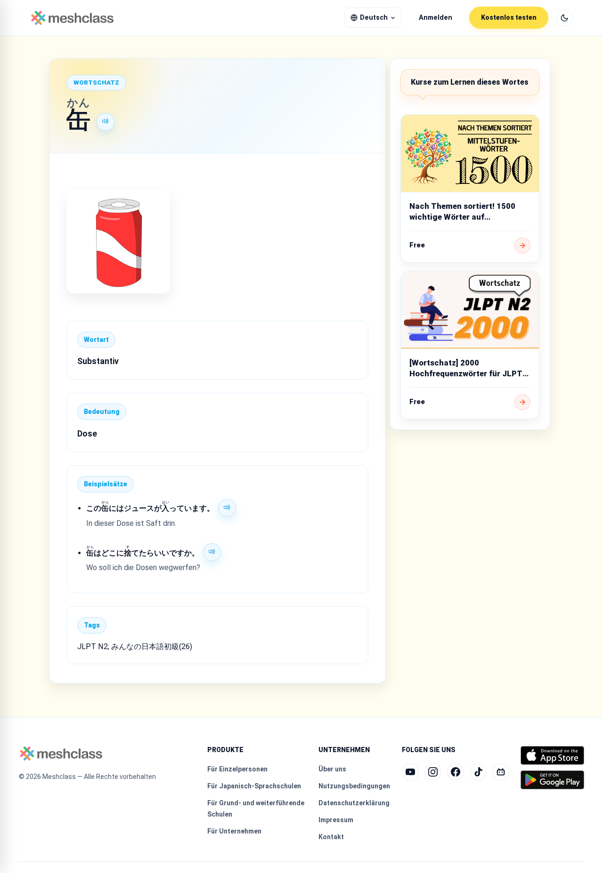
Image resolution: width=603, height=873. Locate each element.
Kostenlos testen (509, 17)
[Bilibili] (500, 771)
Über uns (332, 769)
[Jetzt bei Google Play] (552, 779)
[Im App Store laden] (552, 755)
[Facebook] (455, 771)
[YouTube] (410, 771)
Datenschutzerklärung (354, 803)
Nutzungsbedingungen (354, 786)
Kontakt (331, 837)
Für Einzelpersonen (237, 769)
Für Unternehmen (234, 831)
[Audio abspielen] (105, 122)
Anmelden (435, 18)
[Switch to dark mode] (564, 17)
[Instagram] (432, 771)
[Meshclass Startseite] (72, 17)
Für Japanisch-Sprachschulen (254, 786)
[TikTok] (478, 771)
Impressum (335, 820)
